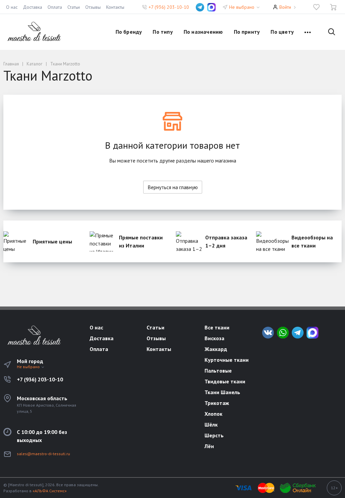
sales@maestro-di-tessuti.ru (43, 453)
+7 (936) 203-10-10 (169, 7)
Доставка (32, 7)
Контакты (115, 7)
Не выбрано (242, 7)
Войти (285, 7)
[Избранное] (316, 7)
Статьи (73, 7)
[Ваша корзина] (333, 7)
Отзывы (93, 7)
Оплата (55, 7)
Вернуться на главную (173, 187)
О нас (12, 7)
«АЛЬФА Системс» (50, 490)
